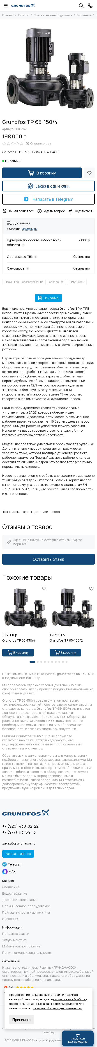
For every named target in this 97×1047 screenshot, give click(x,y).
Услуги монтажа (14, 940)
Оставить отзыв (48, 559)
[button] (32, 662)
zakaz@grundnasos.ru (18, 843)
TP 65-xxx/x (76, 282)
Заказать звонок (18, 854)
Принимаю (21, 1019)
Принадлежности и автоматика (26, 912)
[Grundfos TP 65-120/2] (72, 608)
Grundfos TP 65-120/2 (66, 640)
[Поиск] (81, 5)
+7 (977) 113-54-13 (19, 832)
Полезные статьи (15, 934)
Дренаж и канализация (19, 900)
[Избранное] (89, 173)
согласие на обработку (70, 999)
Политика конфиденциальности (26, 953)
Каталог (23, 15)
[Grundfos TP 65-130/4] (24, 608)
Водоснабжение (14, 893)
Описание (51, 298)
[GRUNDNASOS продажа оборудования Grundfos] (23, 5)
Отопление (84, 15)
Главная (7, 15)
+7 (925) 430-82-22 (20, 826)
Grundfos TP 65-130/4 (18, 640)
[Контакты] (90, 5)
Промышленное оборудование (53, 15)
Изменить (29, 229)
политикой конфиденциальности (57, 1008)
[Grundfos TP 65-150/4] (48, 68)
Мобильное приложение (21, 946)
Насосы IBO (10, 919)
